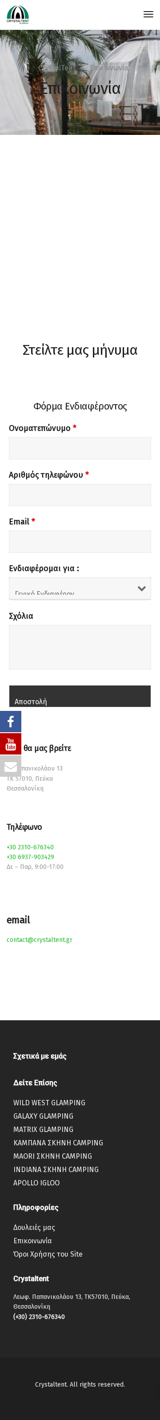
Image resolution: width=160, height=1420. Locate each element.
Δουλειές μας (34, 1227)
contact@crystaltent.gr (39, 940)
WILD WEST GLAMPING (49, 1103)
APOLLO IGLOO (36, 1183)
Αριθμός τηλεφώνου (49, 475)
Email (22, 521)
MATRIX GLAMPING (43, 1129)
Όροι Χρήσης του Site (48, 1254)
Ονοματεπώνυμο (42, 428)
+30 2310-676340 (30, 847)
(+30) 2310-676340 (39, 1317)
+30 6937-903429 (30, 857)
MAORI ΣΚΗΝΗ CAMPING (52, 1156)
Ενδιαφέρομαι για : (44, 568)
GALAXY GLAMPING (43, 1116)
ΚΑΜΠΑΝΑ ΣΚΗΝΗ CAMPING (58, 1143)
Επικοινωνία (32, 1241)
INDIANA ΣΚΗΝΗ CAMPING (56, 1169)
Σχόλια (21, 616)
